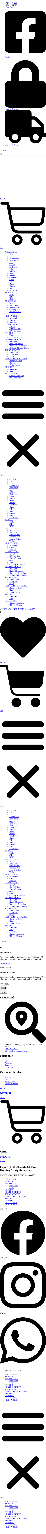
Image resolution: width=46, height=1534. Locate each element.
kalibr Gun (13, 271)
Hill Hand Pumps (15, 378)
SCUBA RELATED (12, 350)
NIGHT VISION (11, 316)
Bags (11, 303)
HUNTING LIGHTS (13, 339)
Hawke (12, 363)
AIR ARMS (14, 290)
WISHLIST (5, 1093)
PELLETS (9, 292)
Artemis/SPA (14, 258)
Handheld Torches (16, 344)
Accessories (13, 318)
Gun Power (13, 278)
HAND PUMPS (11, 374)
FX (10, 282)
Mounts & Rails (15, 312)
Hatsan (12, 275)
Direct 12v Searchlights (18, 346)
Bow (11, 371)
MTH (11, 295)
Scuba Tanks (14, 352)
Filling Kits (13, 354)
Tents (11, 335)
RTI (10, 256)
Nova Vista (13, 260)
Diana (11, 284)
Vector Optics (14, 365)
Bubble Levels (14, 307)
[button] (23, 428)
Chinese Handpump (16, 376)
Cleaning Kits (14, 310)
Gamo (11, 280)
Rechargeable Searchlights (19, 348)
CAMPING (9, 333)
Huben (12, 273)
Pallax (11, 269)
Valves (11, 356)
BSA (11, 288)
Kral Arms (13, 267)
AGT (11, 263)
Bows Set (13, 369)
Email (2, 983)
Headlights (13, 342)
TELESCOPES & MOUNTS (16, 359)
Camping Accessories (17, 337)
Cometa (12, 286)
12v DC (12, 327)
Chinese (12, 320)
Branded (12, 322)
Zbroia (11, 254)
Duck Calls (13, 305)
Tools (11, 314)
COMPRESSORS (12, 324)
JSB (11, 297)
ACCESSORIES (11, 301)
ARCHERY (9, 367)
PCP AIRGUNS (11, 252)
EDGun (12, 265)
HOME (3, 1088)
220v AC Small (15, 329)
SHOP (3, 1161)
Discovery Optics (15, 361)
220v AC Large (15, 331)
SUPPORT (5, 1157)
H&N (11, 299)
